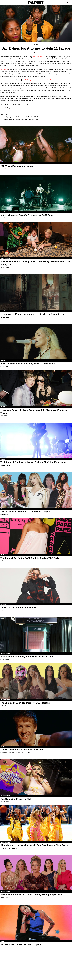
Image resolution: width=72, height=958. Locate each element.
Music (36, 44)
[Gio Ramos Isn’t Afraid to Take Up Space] (36, 922)
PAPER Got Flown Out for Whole (16, 166)
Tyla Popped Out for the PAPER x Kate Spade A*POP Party (29, 558)
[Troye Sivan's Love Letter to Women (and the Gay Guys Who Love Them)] (36, 388)
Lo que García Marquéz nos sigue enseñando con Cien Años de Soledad (32, 315)
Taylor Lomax (5, 267)
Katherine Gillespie (30, 52)
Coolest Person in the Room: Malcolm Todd (22, 749)
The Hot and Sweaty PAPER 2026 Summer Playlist (25, 511)
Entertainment (5, 258)
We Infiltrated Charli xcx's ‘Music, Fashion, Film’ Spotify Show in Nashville (33, 464)
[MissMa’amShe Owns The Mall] (36, 777)
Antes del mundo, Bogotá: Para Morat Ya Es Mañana (26, 215)
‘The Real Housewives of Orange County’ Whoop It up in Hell (31, 894)
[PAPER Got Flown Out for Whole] (36, 144)
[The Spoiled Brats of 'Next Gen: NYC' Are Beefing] (36, 681)
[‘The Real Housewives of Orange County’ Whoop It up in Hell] (36, 872)
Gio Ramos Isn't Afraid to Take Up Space (20, 944)
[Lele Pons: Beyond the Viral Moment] (36, 585)
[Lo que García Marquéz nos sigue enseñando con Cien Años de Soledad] (36, 292)
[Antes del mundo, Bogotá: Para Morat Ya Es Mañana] (36, 193)
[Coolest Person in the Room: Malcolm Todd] (36, 728)
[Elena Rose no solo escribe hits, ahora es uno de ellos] (36, 341)
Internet (4, 604)
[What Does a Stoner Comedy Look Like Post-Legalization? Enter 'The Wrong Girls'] (36, 239)
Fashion (3, 555)
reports (6, 69)
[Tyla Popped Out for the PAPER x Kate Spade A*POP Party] (36, 536)
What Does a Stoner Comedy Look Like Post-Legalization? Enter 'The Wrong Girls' (35, 263)
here (33, 104)
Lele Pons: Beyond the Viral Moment (18, 607)
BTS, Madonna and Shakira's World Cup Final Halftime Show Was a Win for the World (34, 846)
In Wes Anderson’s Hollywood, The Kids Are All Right (27, 656)
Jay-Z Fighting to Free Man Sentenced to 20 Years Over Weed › (20, 117)
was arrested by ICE (39, 57)
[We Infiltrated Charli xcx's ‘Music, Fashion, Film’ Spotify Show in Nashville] (36, 440)
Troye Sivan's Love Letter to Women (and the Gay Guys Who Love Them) (33, 411)
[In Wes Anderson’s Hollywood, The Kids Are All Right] (36, 634)
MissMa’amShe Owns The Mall (15, 799)
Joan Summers (6, 706)
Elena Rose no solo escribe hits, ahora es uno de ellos (27, 363)
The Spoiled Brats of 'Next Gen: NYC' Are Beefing (25, 703)
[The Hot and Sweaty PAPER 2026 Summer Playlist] (36, 490)
